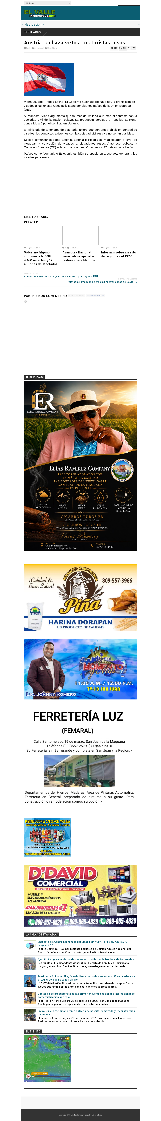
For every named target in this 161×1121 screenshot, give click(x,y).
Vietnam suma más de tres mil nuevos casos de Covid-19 (102, 281)
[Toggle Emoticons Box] (25, 301)
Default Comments (76, 296)
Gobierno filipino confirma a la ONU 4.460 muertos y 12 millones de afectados (40, 258)
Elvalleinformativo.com (79, 1115)
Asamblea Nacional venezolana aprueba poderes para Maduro (78, 256)
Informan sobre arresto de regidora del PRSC (118, 254)
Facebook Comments (95, 296)
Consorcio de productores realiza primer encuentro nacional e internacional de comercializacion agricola (86, 995)
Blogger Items (97, 1115)
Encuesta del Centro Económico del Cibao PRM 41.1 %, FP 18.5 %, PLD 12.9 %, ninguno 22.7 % (82, 943)
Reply (28, 48)
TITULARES (32, 32)
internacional (39, 48)
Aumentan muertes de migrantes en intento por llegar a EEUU (62, 276)
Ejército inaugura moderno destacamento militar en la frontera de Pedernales (86, 959)
